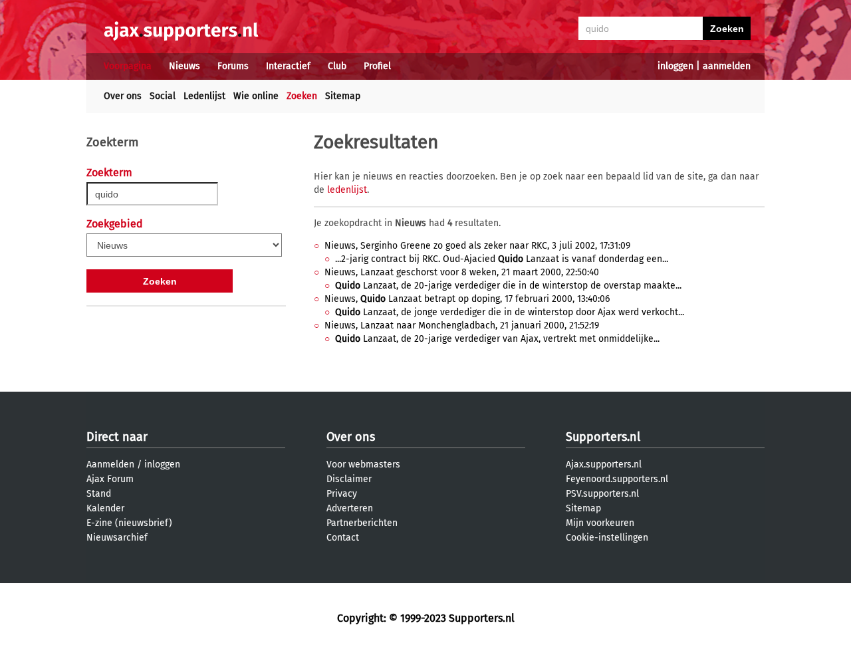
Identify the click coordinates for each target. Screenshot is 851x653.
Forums (233, 66)
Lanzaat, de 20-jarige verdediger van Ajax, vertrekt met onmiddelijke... (497, 338)
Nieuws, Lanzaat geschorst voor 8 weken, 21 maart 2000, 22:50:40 (461, 272)
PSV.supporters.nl (602, 493)
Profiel (377, 66)
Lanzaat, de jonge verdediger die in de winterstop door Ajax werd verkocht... (509, 312)
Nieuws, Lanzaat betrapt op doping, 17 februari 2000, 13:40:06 (467, 299)
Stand (98, 493)
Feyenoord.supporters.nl (617, 479)
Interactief (288, 66)
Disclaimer (349, 479)
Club (337, 66)
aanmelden (727, 66)
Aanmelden (110, 464)
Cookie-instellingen (607, 537)
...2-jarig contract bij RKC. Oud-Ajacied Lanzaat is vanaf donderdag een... (501, 259)
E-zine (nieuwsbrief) (129, 523)
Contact (342, 537)
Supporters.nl (603, 437)
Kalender (105, 508)
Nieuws (184, 66)
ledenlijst (347, 190)
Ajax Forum (110, 479)
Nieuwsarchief (117, 537)
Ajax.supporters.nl (604, 464)
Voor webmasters (363, 464)
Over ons (123, 96)
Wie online (256, 96)
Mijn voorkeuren (600, 523)
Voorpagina (128, 66)
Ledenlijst (204, 96)
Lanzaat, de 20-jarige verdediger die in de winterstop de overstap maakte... (508, 285)
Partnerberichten (362, 523)
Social (163, 96)
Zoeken (302, 96)
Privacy (341, 493)
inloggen (675, 66)
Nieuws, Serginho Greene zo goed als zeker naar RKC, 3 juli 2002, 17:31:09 (477, 245)
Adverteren (349, 508)
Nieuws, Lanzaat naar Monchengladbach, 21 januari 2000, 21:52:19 (461, 325)
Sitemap (342, 96)
